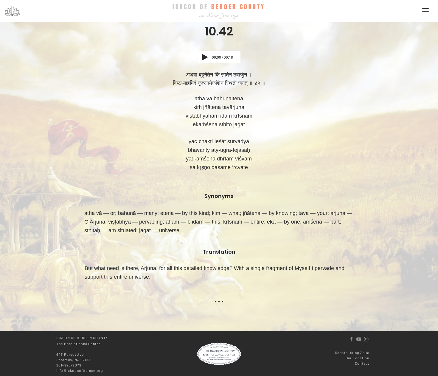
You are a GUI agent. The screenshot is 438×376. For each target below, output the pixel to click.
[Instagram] (366, 339)
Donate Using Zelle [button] (352, 352)
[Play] (205, 57)
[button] (425, 11)
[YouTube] (359, 339)
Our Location (357, 358)
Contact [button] (362, 363)
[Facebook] (351, 339)
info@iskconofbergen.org (79, 370)
